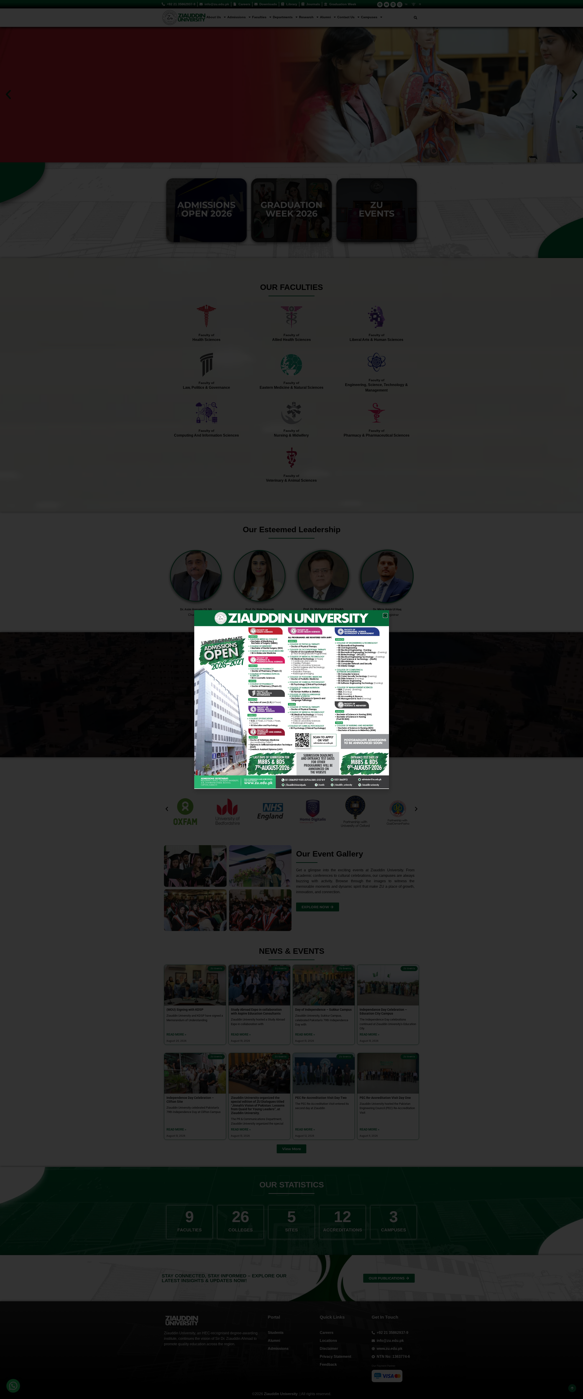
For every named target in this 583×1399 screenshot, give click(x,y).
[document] (291, 699)
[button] (385, 615)
